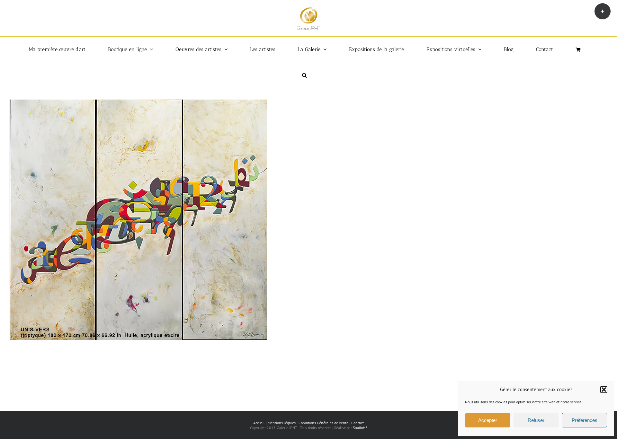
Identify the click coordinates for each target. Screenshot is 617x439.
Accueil (259, 422)
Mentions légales (282, 422)
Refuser (536, 420)
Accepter (487, 420)
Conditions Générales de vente (323, 422)
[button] (604, 389)
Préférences (584, 420)
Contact (357, 422)
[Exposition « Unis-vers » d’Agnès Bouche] (138, 103)
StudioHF (360, 427)
